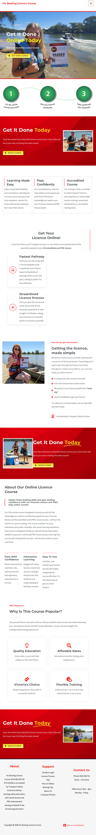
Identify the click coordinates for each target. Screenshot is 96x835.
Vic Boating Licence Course (19, 3)
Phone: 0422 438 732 (82, 776)
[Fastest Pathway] (12, 269)
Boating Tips (48, 787)
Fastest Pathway (31, 256)
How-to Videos (48, 783)
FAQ (48, 780)
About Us (48, 791)
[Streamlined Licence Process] (12, 307)
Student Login (48, 772)
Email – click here (81, 779)
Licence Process (48, 776)
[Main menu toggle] (91, 3)
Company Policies (48, 794)
